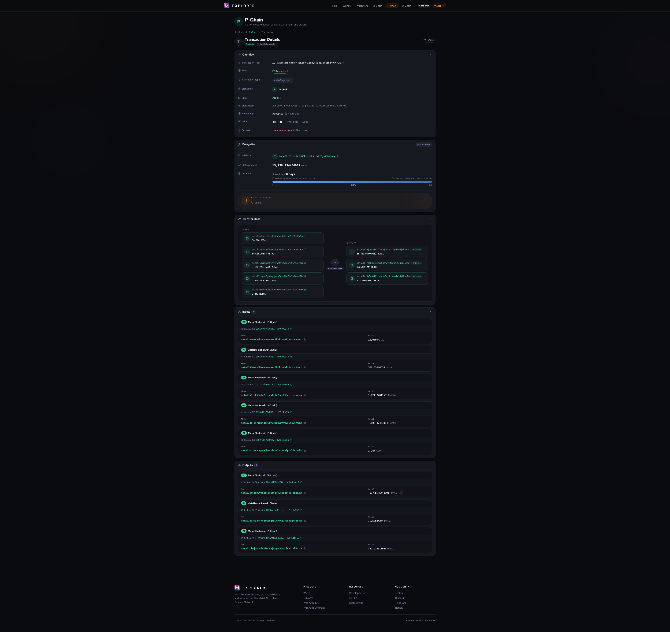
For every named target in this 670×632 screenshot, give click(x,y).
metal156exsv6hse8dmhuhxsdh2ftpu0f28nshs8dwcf (272, 339)
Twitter (399, 593)
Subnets (347, 5)
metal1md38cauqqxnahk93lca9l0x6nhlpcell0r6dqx (272, 450)
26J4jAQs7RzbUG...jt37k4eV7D (272, 412)
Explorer (308, 597)
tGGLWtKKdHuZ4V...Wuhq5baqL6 (282, 482)
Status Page (356, 602)
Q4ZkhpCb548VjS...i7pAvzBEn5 (272, 384)
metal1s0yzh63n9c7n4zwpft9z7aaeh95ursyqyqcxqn (272, 395)
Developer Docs (358, 593)
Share (430, 39)
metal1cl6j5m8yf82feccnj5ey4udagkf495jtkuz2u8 (272, 492)
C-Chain (406, 5)
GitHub (353, 597)
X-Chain (377, 5)
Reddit (399, 607)
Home (333, 5)
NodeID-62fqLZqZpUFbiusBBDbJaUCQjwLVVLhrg (307, 156)
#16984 (276, 98)
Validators (362, 5)
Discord (399, 597)
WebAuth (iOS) (311, 602)
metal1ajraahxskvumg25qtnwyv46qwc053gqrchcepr (272, 520)
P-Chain (392, 5)
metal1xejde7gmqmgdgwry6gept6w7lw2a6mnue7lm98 (272, 423)
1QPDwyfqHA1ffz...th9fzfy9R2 (282, 510)
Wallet (437, 5)
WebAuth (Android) (314, 607)
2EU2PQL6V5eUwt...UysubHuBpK (272, 440)
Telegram (400, 602)
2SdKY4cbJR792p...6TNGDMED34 (272, 329)
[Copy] (343, 62)
